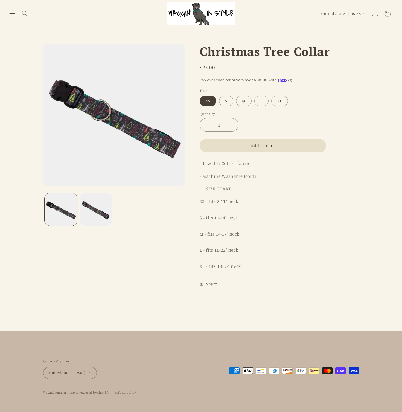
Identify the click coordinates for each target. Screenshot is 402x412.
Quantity (207, 114)
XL (279, 100)
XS (208, 100)
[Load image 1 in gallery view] (61, 209)
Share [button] (211, 284)
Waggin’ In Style (66, 392)
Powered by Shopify (94, 392)
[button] (12, 13)
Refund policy (125, 392)
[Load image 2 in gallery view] (96, 209)
